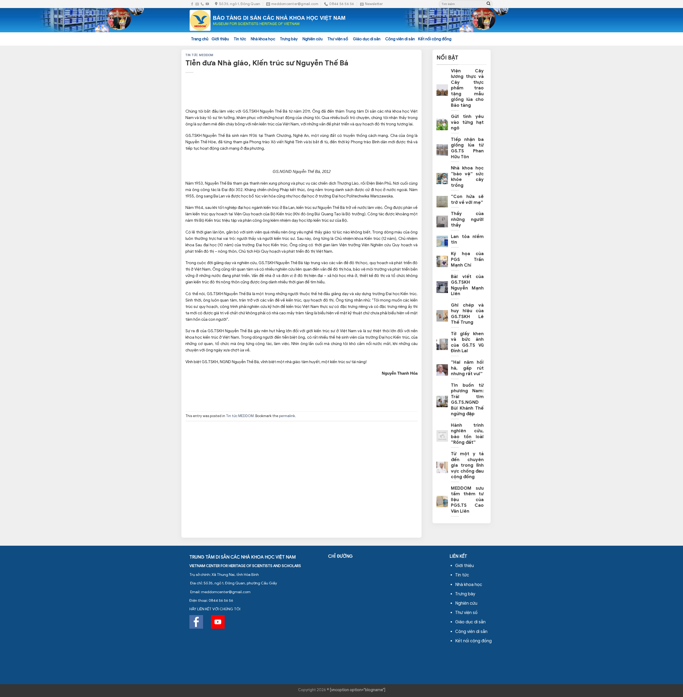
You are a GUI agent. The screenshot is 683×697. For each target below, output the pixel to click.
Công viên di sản (400, 39)
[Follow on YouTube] (207, 4)
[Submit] (489, 4)
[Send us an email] (197, 4)
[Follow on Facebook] (192, 4)
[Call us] (202, 4)
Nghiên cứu (313, 39)
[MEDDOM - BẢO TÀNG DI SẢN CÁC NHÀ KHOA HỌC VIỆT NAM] (267, 20)
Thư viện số (337, 39)
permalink (287, 416)
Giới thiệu (220, 39)
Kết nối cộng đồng (434, 39)
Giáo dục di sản (366, 39)
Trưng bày (289, 39)
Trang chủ (199, 39)
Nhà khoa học (263, 39)
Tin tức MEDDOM (199, 55)
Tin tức (240, 39)
